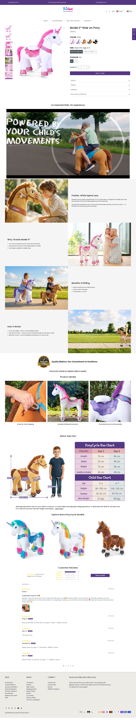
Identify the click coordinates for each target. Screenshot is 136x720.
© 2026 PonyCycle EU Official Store (17, 713)
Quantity (73, 67)
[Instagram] (9, 708)
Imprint (28, 685)
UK (76, 61)
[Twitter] (12, 708)
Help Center (30, 687)
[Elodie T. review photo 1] (26, 608)
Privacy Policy (31, 698)
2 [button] (65, 666)
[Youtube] (18, 708)
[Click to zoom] (64, 27)
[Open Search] (106, 11)
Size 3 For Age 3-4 (76, 52)
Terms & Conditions (33, 700)
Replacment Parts (11, 695)
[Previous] (15, 52)
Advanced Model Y (11, 687)
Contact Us (51, 683)
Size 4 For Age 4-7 (90, 52)
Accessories (9, 693)
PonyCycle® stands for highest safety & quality (68, 371)
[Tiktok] (21, 708)
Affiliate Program (53, 689)
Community (52, 685)
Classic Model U (10, 685)
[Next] (64, 52)
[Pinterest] (15, 708)
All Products (9, 683)
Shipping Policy (31, 689)
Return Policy (30, 691)
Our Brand (29, 683)
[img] (26, 589)
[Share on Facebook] (134, 30)
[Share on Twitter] (134, 34)
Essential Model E (10, 689)
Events (28, 693)
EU (71, 61)
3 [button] (68, 666)
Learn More (59, 509)
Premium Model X (11, 691)
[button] (59, 571)
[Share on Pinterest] (134, 38)
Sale (6, 698)
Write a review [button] (100, 575)
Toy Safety (30, 695)
